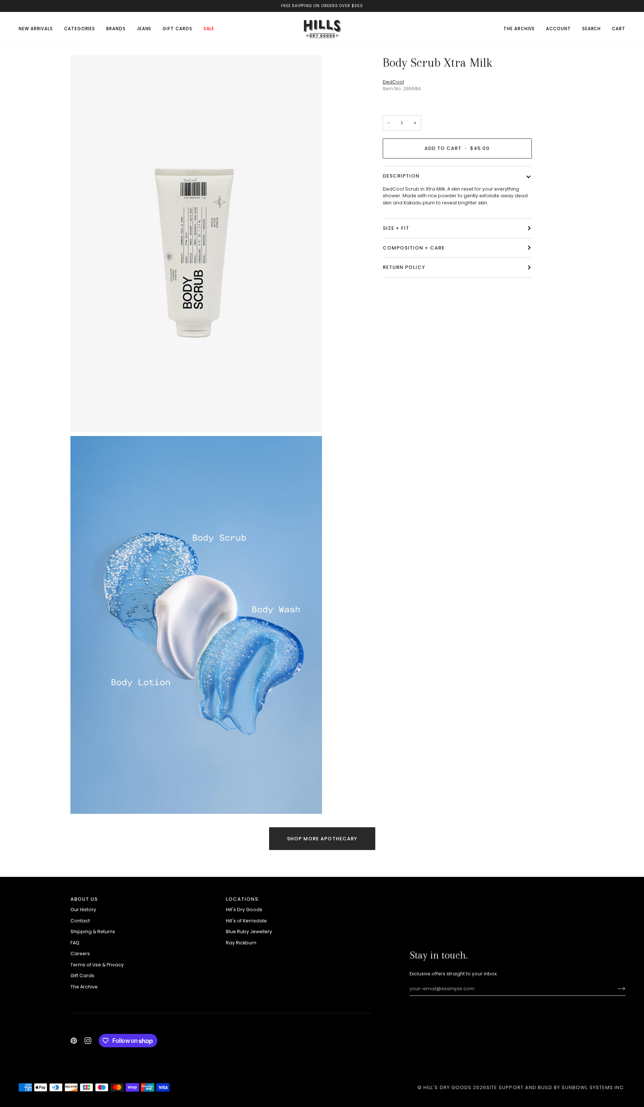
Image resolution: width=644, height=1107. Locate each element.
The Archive (84, 987)
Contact (80, 921)
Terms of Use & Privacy (97, 965)
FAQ (74, 943)
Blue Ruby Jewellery (249, 931)
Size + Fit (396, 228)
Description (401, 175)
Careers (80, 953)
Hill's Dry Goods (244, 909)
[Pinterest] (73, 1040)
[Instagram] (88, 1040)
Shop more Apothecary (322, 838)
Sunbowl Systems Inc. (593, 1087)
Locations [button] (242, 899)
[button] (80, 29)
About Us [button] (84, 899)
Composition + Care (414, 247)
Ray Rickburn (241, 943)
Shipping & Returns (92, 931)
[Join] (615, 989)
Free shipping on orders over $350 (322, 6)
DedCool (393, 81)
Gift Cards (82, 975)
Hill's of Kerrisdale (246, 921)
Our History (83, 909)
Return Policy (404, 267)
